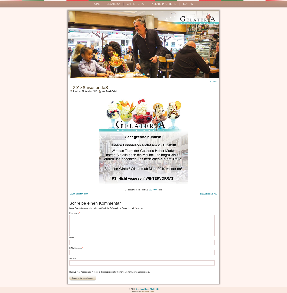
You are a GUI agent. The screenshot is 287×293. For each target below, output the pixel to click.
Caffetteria (135, 4)
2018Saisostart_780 (208, 194)
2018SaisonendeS (90, 87)
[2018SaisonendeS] (143, 186)
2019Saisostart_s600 (79, 194)
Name (72, 238)
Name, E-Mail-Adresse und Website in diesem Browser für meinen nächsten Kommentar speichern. (109, 272)
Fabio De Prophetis (163, 4)
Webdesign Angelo (147, 291)
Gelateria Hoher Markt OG (147, 289)
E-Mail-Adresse (76, 248)
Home (96, 4)
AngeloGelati (111, 91)
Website (72, 258)
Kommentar (74, 213)
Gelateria (113, 4)
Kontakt (188, 4)
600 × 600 (153, 190)
